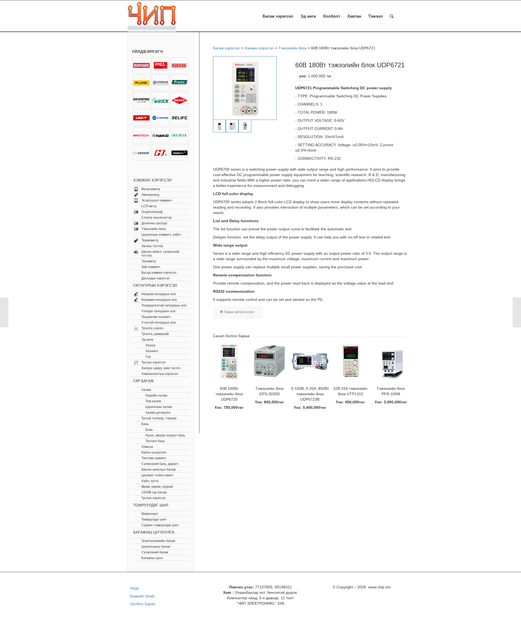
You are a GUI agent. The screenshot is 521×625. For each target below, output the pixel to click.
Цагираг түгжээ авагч (157, 475)
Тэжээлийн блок (153, 229)
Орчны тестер (152, 246)
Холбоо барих (142, 604)
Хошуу (150, 345)
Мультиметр (150, 189)
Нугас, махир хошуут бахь (165, 435)
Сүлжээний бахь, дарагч (159, 464)
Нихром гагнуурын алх (158, 294)
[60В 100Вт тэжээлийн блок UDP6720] (517, 312)
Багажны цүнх (152, 558)
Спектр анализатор (156, 217)
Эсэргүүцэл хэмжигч (156, 200)
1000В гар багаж (154, 492)
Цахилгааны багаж (155, 547)
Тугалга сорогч (152, 328)
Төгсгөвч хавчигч (153, 458)
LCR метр (149, 206)
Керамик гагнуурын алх (159, 300)
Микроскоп (149, 514)
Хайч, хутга (149, 481)
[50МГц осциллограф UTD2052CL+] (4, 312)
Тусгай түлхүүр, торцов (158, 418)
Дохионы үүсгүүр (154, 223)
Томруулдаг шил (153, 519)
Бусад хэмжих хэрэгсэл (158, 273)
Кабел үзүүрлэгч (153, 452)
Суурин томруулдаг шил (160, 525)
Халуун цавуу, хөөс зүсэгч (160, 368)
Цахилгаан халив (158, 407)
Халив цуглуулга (157, 412)
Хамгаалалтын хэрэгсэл (159, 374)
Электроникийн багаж (158, 541)
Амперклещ (150, 195)
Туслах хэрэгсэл (153, 362)
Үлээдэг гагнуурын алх (158, 311)
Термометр (149, 240)
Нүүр (134, 588)
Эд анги (147, 340)
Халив (146, 390)
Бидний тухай (142, 596)
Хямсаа (147, 447)
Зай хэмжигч (150, 267)
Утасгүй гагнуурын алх (158, 322)
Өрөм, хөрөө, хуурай (157, 487)
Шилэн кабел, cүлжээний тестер (160, 253)
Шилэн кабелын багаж (158, 469)
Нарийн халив (156, 395)
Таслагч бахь (155, 441)
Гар (148, 357)
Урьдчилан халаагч (156, 317)
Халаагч (151, 351)
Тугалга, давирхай (155, 334)
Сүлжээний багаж (154, 552)
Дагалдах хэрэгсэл (155, 278)
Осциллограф (152, 212)
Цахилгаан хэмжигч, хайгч (161, 235)
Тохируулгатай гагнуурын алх (163, 305)
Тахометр (148, 261)
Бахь (145, 424)
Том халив (153, 401)
